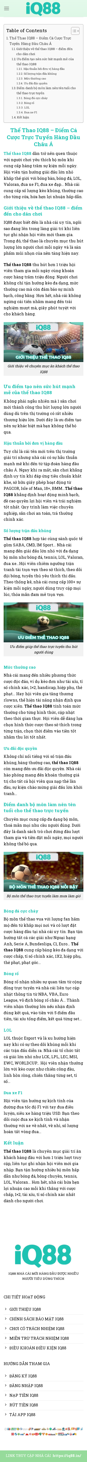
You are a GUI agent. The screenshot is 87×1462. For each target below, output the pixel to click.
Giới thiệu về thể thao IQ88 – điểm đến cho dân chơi (44, 51)
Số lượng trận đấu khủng (40, 73)
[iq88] (43, 8)
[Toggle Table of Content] (72, 31)
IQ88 (26, 153)
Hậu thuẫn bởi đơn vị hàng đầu (43, 69)
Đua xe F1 (30, 112)
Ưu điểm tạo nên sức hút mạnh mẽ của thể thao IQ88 (45, 61)
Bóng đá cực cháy (35, 98)
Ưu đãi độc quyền (35, 83)
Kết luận (23, 117)
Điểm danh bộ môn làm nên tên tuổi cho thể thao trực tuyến (46, 90)
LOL (26, 107)
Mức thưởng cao (35, 78)
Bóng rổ (29, 103)
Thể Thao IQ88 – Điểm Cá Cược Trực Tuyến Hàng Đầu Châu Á (40, 41)
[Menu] (6, 8)
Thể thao (12, 153)
